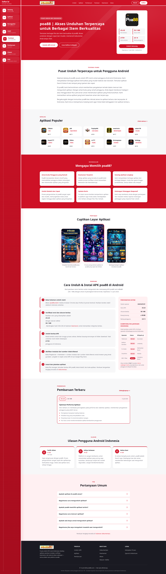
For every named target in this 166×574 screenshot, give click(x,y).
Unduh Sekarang (132, 46)
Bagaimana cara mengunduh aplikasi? (73, 501)
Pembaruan (88, 3)
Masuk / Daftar (104, 560)
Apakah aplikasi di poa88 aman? (70, 494)
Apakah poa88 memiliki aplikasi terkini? (73, 507)
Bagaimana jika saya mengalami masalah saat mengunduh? (81, 527)
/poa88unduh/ (54, 303)
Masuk (135, 3)
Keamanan (105, 3)
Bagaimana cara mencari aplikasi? (71, 514)
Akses (112, 3)
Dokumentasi (104, 550)
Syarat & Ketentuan (131, 553)
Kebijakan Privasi (130, 550)
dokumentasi (62, 369)
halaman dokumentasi (103, 533)
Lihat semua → (142, 121)
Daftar (144, 3)
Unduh (74, 3)
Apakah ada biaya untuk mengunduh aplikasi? (76, 521)
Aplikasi (81, 3)
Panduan (97, 3)
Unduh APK (77, 550)
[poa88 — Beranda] (47, 3)
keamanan (74, 326)
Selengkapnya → (124, 390)
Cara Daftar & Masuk (69, 45)
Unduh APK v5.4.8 (48, 45)
